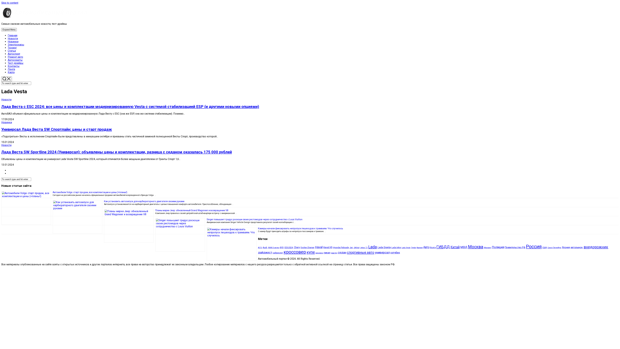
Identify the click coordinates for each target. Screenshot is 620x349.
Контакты (14, 66)
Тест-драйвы (15, 63)
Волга (433, 247)
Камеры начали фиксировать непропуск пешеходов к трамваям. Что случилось (300, 228)
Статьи (12, 50)
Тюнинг (12, 47)
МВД (463, 247)
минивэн (319, 253)
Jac (351, 247)
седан (342, 252)
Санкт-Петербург (554, 248)
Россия (534, 246)
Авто (426, 247)
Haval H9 (327, 247)
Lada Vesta (406, 248)
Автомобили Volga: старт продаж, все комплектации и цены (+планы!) (90, 192)
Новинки (13, 41)
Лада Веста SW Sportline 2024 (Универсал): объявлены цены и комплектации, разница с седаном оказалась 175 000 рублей (116, 152)
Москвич (487, 248)
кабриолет (278, 253)
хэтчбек (395, 252)
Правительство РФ (515, 247)
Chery (297, 247)
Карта (11, 72)
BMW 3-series (273, 248)
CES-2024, (288, 247)
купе (311, 252)
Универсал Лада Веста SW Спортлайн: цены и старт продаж (56, 129)
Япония (566, 247)
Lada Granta (384, 247)
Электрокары (16, 44)
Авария (420, 248)
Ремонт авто (15, 56)
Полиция (498, 247)
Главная (12, 35)
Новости (13, 38)
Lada (372, 246)
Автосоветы (15, 60)
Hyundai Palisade (341, 247)
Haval (319, 247)
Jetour (357, 247)
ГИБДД (443, 247)
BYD (282, 247)
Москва (475, 246)
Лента (11, 69)
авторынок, (577, 247)
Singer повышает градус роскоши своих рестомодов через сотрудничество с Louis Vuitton (254, 219)
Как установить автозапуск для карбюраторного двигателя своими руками (144, 201)
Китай (455, 247)
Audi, (265, 247)
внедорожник (596, 247)
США (544, 247)
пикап (327, 252)
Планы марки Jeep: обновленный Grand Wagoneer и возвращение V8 (191, 210)
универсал (382, 252)
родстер (334, 253)
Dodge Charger (307, 247)
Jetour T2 (364, 248)
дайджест (265, 252)
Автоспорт (14, 53)
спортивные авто (360, 252)
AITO (260, 248)
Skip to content (9, 2)
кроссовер (295, 252)
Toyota (413, 248)
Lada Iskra (396, 247)
